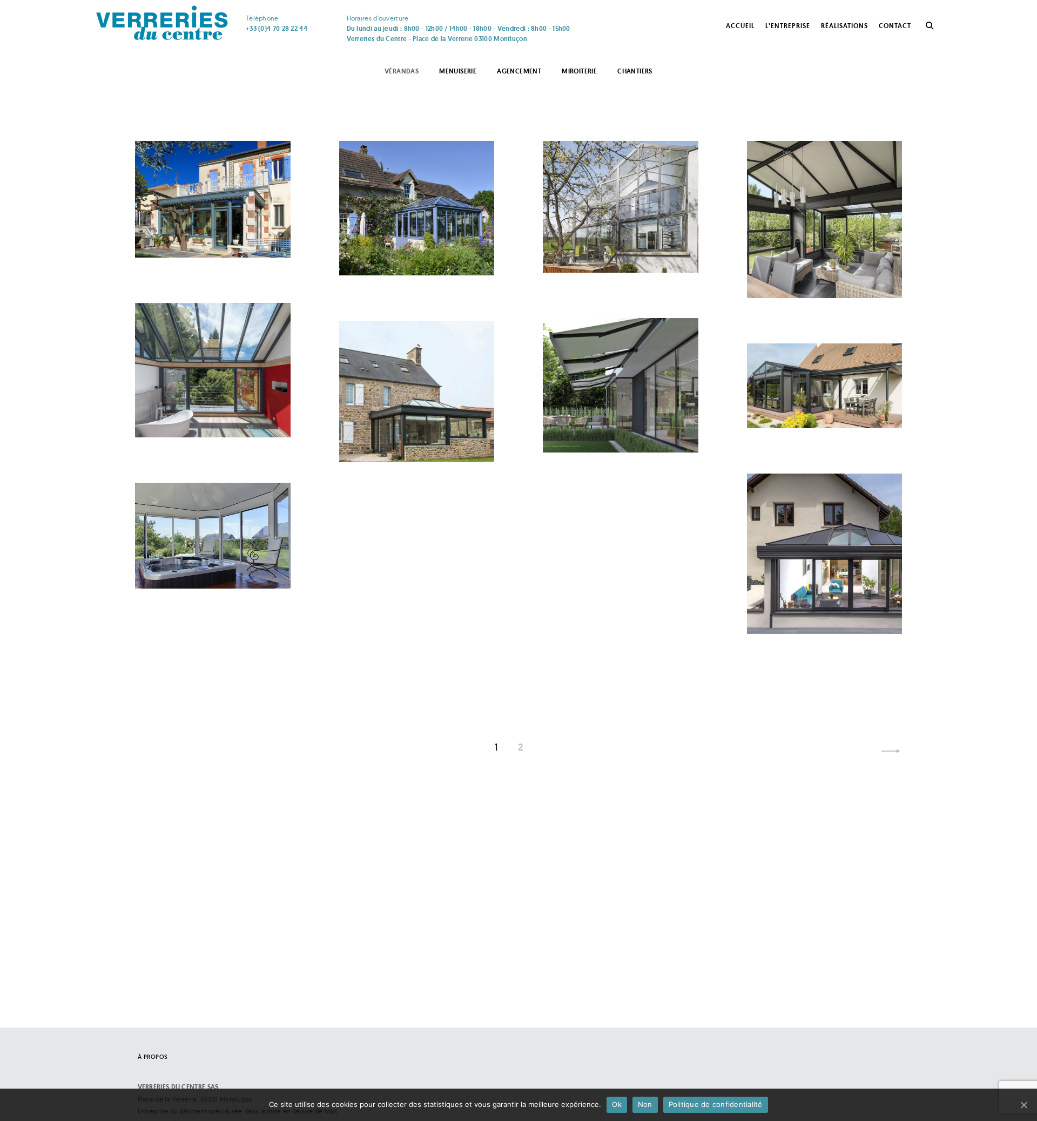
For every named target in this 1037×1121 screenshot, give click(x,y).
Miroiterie (579, 71)
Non (645, 1104)
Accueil (740, 26)
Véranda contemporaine (809, 252)
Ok (617, 1104)
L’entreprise (787, 26)
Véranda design (403, 424)
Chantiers (634, 71)
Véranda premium (612, 414)
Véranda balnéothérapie (197, 542)
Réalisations (844, 26)
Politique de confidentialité (716, 1104)
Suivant (890, 751)
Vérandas (402, 71)
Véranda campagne (414, 237)
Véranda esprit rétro (210, 219)
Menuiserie (457, 71)
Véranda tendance (206, 399)
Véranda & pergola (819, 390)
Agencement (519, 71)
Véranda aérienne (611, 234)
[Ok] (1023, 1104)
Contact (895, 26)
